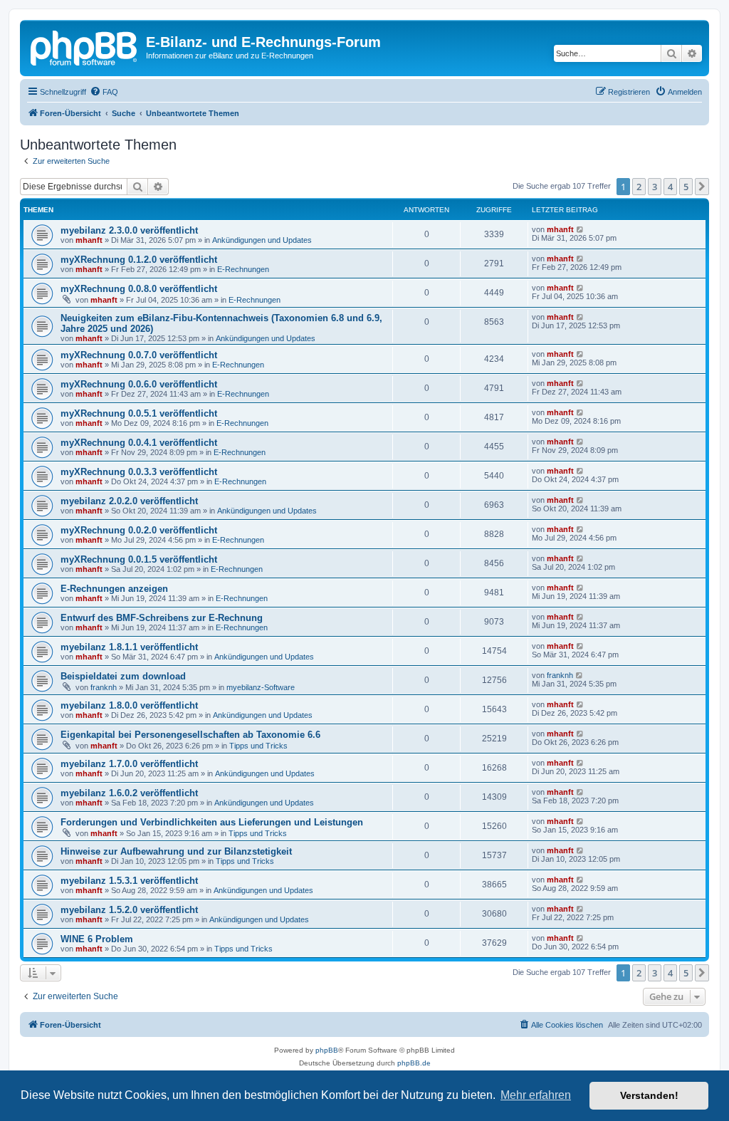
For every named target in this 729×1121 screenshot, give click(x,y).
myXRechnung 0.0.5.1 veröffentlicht (139, 413)
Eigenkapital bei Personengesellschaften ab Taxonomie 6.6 (190, 734)
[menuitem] (104, 91)
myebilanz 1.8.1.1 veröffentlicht (129, 647)
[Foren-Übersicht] (84, 46)
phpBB (326, 1050)
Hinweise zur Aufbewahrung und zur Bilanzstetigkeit (176, 851)
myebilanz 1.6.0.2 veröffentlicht (129, 793)
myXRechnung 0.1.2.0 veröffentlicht (139, 259)
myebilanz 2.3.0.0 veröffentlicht (129, 230)
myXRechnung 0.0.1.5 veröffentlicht (139, 559)
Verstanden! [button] (649, 1095)
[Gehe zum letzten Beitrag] (580, 229)
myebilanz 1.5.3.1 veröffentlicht (129, 880)
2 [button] (638, 186)
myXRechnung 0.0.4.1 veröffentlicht (139, 442)
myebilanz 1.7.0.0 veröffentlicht (129, 763)
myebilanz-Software (260, 687)
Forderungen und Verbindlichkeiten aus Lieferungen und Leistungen (212, 822)
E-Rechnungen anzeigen (114, 588)
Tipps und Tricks (258, 745)
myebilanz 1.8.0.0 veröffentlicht (129, 705)
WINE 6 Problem (97, 939)
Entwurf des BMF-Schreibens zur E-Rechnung (162, 617)
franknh (103, 687)
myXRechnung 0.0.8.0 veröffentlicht (139, 288)
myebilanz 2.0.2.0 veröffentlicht (129, 501)
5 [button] (685, 186)
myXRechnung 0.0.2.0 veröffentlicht (139, 530)
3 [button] (654, 186)
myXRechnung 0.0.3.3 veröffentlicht (139, 471)
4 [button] (670, 186)
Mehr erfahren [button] (535, 1095)
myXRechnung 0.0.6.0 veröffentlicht (139, 384)
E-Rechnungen (243, 269)
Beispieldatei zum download (123, 676)
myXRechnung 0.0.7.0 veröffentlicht (139, 355)
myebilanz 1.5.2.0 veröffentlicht (129, 909)
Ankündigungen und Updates (262, 240)
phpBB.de (414, 1063)
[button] (702, 186)
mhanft (89, 240)
